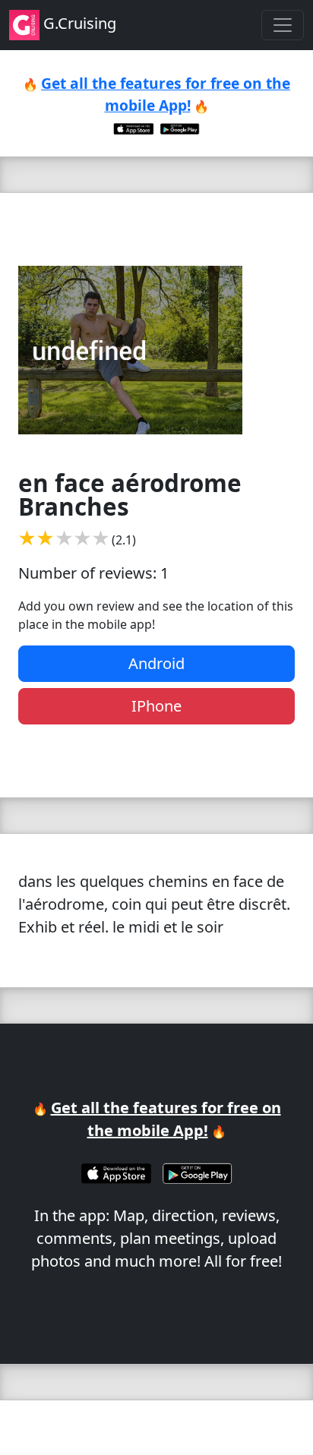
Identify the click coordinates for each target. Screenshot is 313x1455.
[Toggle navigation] (282, 25)
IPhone (156, 706)
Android (156, 663)
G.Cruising (78, 23)
